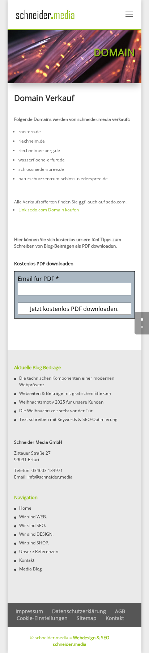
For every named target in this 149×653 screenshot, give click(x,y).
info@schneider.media (50, 477)
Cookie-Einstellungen (42, 618)
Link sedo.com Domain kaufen (48, 210)
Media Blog (30, 569)
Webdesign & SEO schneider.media (81, 641)
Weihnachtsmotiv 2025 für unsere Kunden (61, 402)
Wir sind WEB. (33, 517)
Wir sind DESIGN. (36, 534)
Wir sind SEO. (32, 525)
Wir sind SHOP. (34, 543)
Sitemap (87, 618)
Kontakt (26, 560)
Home (25, 508)
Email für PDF (38, 279)
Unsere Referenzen (38, 551)
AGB (120, 611)
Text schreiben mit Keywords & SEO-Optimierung (68, 419)
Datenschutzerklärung (79, 611)
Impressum (29, 611)
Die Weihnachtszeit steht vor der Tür (56, 411)
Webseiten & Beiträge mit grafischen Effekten (65, 393)
